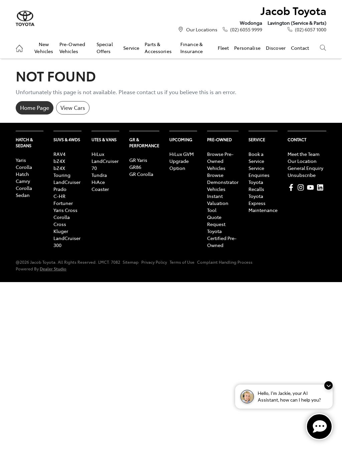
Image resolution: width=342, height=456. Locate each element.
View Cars (72, 107)
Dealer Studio (53, 268)
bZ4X (59, 161)
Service (131, 47)
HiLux (98, 154)
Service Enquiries (259, 171)
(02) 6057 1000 (310, 29)
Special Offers (105, 47)
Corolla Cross (61, 220)
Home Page (34, 107)
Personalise (247, 47)
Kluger (60, 231)
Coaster (100, 189)
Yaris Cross (65, 210)
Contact (300, 47)
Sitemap (131, 262)
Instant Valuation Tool (217, 203)
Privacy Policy (154, 262)
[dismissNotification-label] (328, 385)
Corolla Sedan (24, 191)
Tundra (99, 175)
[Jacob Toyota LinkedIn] (321, 187)
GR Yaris (138, 160)
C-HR (59, 196)
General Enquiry (305, 168)
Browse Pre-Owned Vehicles (220, 161)
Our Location (302, 161)
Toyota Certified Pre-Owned (221, 238)
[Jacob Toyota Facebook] (292, 187)
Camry (23, 181)
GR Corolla (141, 174)
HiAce (98, 182)
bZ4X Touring (61, 171)
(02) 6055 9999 (246, 29)
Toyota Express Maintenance (263, 203)
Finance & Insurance (191, 47)
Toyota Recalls (256, 185)
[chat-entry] (319, 426)
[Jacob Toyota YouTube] (312, 187)
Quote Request (216, 220)
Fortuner (63, 203)
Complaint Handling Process (224, 262)
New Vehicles (43, 47)
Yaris (21, 160)
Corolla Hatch (24, 170)
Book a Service (256, 157)
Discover (276, 47)
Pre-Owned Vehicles (72, 47)
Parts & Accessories (158, 47)
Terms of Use (182, 262)
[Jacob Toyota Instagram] (302, 187)
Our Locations (201, 29)
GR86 (135, 167)
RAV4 (59, 154)
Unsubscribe (302, 175)
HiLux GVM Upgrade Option (181, 161)
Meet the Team (304, 154)
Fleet (223, 47)
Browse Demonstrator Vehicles (222, 182)
